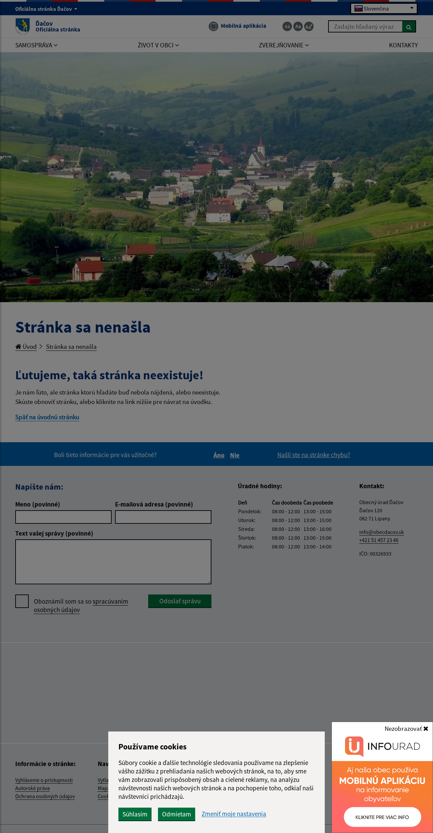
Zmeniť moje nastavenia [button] (234, 814)
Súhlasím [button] (134, 814)
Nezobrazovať (404, 728)
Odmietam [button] (176, 814)
